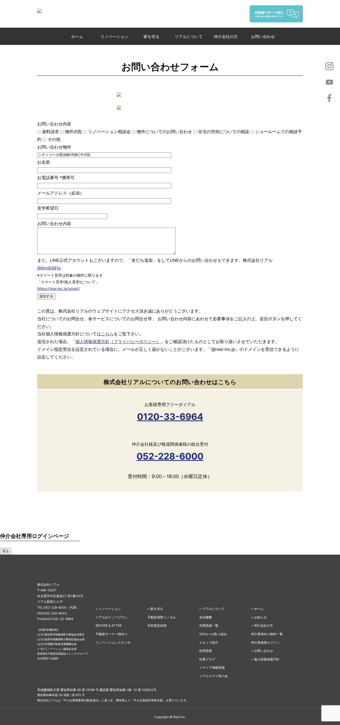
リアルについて (189, 36)
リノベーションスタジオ (113, 642)
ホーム (77, 36)
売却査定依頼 (157, 625)
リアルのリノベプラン (112, 617)
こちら (107, 333)
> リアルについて (211, 609)
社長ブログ (207, 659)
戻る (5, 551)
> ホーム (257, 609)
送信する (46, 296)
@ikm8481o (49, 268)
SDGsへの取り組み (213, 634)
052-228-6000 (170, 456)
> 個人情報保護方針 (265, 659)
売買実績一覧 (208, 625)
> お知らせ (259, 617)
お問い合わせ (263, 36)
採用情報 (205, 651)
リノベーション (114, 36)
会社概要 (205, 617)
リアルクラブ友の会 (213, 676)
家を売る (151, 36)
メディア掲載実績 (212, 667)
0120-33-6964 (170, 416)
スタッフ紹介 (208, 642)
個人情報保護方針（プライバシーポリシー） (117, 341)
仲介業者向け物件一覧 (267, 634)
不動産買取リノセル (161, 617)
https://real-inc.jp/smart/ (58, 288)
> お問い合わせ (262, 651)
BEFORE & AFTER (109, 625)
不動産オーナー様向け (112, 634)
